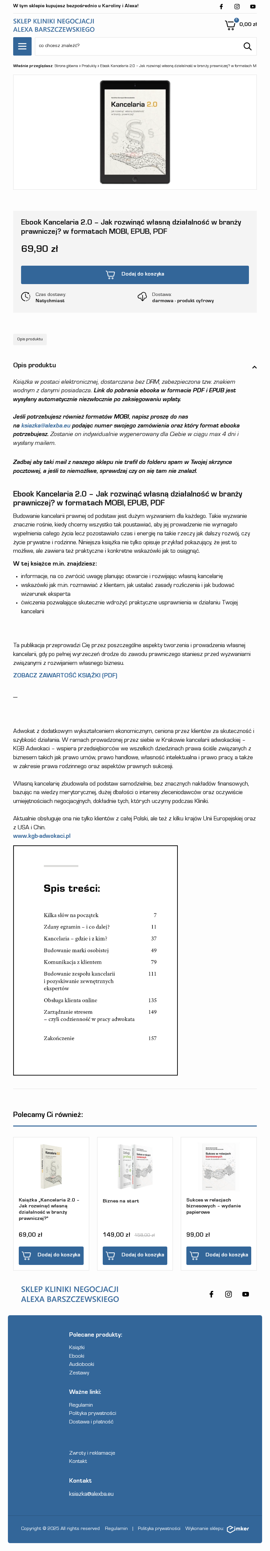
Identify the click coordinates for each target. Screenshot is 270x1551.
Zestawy (79, 1373)
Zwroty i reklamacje (92, 1454)
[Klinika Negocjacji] (53, 25)
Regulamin (81, 1406)
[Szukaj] (248, 46)
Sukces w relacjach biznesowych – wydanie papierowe (213, 1206)
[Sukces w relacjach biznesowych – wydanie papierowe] (218, 1167)
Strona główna (66, 66)
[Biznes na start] (135, 1167)
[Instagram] (237, 7)
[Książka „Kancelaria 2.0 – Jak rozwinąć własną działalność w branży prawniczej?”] (51, 1167)
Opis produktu (30, 339)
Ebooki (76, 1357)
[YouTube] (253, 7)
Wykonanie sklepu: (204, 1529)
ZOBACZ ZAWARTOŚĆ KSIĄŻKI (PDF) (65, 676)
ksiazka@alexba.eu (45, 426)
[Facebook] (221, 7)
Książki (77, 1348)
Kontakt (78, 1462)
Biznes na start (121, 1201)
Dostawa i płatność (91, 1422)
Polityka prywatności (92, 1414)
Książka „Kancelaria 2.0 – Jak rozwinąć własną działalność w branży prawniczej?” (49, 1210)
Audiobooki (81, 1365)
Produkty (89, 66)
